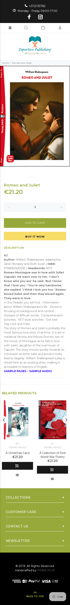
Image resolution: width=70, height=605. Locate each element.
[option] (35, 116)
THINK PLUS (46, 570)
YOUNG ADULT (17, 447)
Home (5, 62)
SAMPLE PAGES (15, 371)
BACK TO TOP (35, 596)
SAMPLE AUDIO (40, 371)
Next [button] (66, 420)
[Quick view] (17, 474)
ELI (17, 443)
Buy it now (35, 236)
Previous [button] (3, 420)
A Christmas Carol (18, 453)
